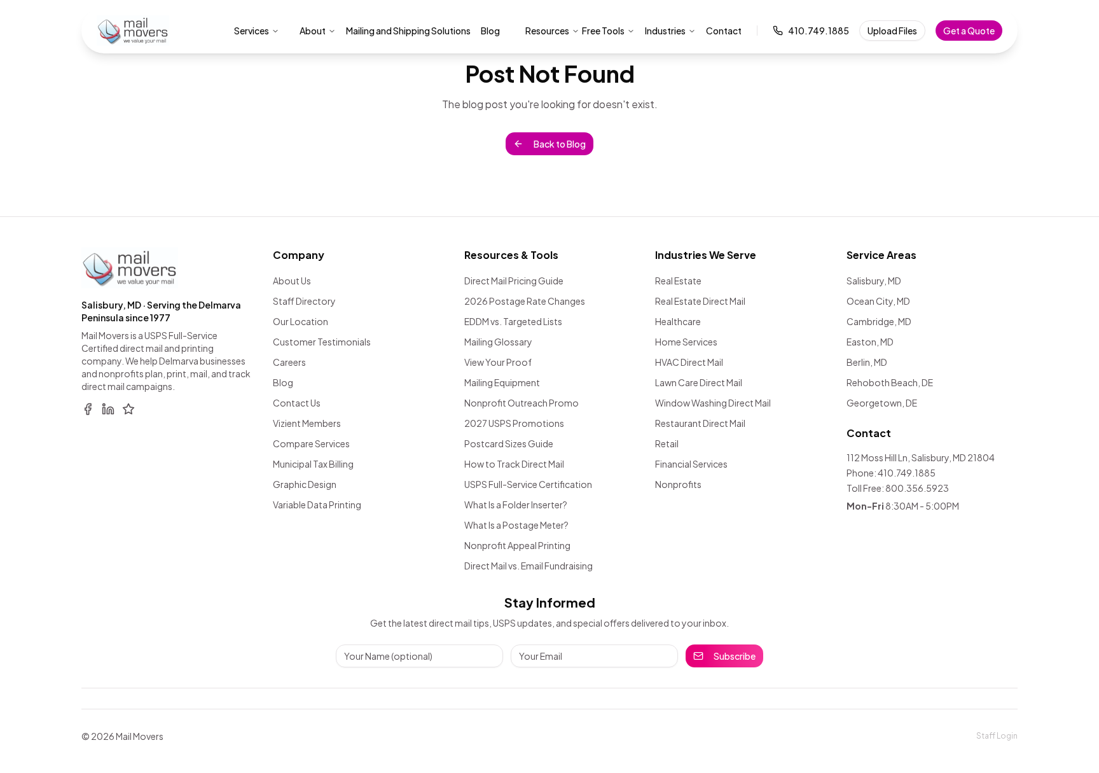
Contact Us (297, 402)
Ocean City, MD (878, 301)
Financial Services (691, 464)
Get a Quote (969, 30)
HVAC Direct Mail (689, 362)
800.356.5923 (917, 488)
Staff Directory (304, 301)
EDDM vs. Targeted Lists (513, 321)
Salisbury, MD (874, 280)
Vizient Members (307, 423)
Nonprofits (678, 484)
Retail (667, 443)
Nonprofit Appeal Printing (517, 545)
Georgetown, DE (882, 402)
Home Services (686, 341)
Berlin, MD (867, 362)
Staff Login (997, 736)
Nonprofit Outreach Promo (521, 402)
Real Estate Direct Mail (700, 301)
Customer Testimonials (322, 341)
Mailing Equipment (502, 382)
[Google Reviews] (128, 409)
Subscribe (735, 656)
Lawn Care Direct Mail (698, 382)
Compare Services (311, 443)
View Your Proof (498, 362)
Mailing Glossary (498, 341)
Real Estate (678, 280)
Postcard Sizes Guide (508, 443)
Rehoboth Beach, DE (890, 382)
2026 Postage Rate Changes (524, 301)
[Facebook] (87, 409)
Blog (283, 382)
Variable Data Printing (317, 504)
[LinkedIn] (108, 409)
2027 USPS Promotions (514, 423)
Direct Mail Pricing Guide (513, 280)
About (313, 30)
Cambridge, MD (879, 321)
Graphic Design (304, 484)
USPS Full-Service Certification (528, 484)
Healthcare (678, 321)
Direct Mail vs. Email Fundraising (528, 565)
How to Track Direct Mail (514, 464)
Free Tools (603, 30)
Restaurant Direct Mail (700, 423)
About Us (292, 280)
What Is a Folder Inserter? (515, 504)
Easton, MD (870, 341)
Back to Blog (560, 144)
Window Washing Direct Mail (713, 402)
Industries (665, 30)
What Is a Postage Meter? (516, 525)
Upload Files (892, 30)
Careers (289, 362)
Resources (547, 30)
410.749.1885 (818, 30)
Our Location (300, 321)
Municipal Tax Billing (313, 464)
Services (251, 30)
